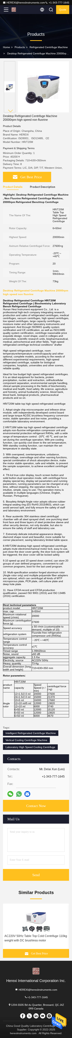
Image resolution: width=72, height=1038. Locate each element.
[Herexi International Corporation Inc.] (18, 9)
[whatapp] (19, 794)
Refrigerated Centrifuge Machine (49, 47)
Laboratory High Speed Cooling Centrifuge (30, 747)
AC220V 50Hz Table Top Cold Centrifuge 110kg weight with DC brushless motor (35, 938)
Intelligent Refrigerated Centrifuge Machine (31, 733)
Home (6, 47)
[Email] (27, 794)
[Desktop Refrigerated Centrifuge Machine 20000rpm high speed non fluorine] (43, 86)
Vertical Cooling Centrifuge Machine (26, 740)
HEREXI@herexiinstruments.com (25, 2)
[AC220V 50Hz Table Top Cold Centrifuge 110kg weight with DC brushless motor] (36, 918)
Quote (62, 9)
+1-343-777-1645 (58, 2)
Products (20, 47)
